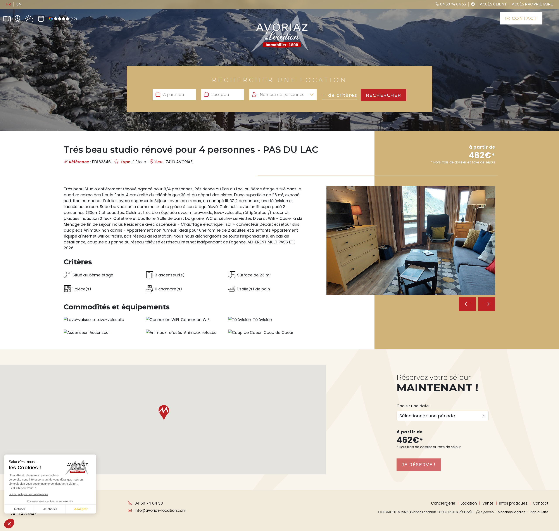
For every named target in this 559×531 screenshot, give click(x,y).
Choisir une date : (414, 406)
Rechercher (383, 95)
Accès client (493, 4)
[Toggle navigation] (550, 18)
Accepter (81, 509)
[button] (163, 412)
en (18, 4)
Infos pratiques (513, 503)
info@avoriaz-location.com (159, 510)
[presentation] (467, 304)
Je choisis (50, 509)
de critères (342, 95)
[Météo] (29, 18)
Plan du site (539, 512)
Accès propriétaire (532, 4)
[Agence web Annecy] (484, 512)
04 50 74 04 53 (452, 4)
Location (469, 503)
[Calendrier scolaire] (41, 18)
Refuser (19, 509)
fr (8, 4)
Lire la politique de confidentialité (28, 494)
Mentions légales (511, 512)
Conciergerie (443, 503)
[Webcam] (17, 18)
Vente (487, 503)
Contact (523, 18)
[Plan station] (7, 18)
